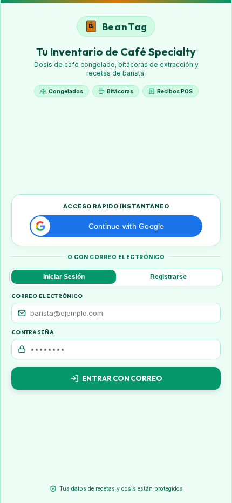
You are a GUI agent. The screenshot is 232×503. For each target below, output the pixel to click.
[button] (116, 226)
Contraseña (32, 332)
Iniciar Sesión (64, 277)
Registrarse (168, 277)
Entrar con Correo (122, 378)
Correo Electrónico (47, 296)
